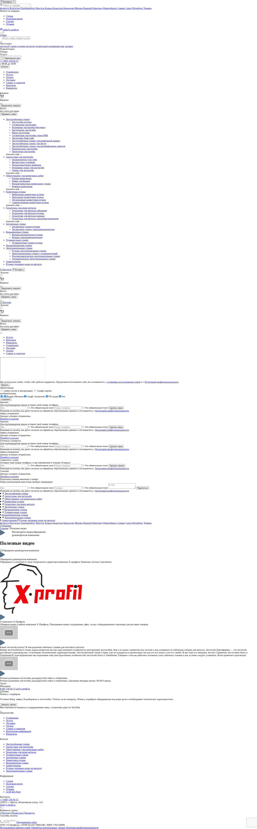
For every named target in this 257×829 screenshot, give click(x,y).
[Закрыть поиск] (1, 41)
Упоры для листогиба (23, 170)
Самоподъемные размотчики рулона (30, 202)
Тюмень (148, 8)
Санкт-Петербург (134, 8)
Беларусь (5, 8)
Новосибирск (110, 8)
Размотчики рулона (16, 192)
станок (13, 46)
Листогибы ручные (22, 122)
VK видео (53, 396)
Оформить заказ (8, 114)
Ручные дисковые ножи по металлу (24, 264)
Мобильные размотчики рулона (28, 194)
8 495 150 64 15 (7, 689)
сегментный (41, 46)
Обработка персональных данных (48, 827)
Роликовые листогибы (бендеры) (28, 127)
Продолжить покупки (10, 106)
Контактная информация (18, 731)
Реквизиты (11, 88)
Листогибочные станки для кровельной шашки (36, 141)
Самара (121, 8)
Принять (5, 385)
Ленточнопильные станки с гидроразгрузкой (35, 253)
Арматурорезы (13, 261)
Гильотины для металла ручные (28, 213)
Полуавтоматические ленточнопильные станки (36, 256)
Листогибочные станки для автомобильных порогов (38, 146)
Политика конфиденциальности (82, 827)
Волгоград (15, 8)
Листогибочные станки (18, 119)
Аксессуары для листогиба (19, 157)
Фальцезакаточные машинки (26, 165)
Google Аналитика (35, 396)
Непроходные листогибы (24, 149)
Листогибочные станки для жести (29, 143)
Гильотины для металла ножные (28, 216)
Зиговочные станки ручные (26, 226)
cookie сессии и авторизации (18, 391)
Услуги (9, 74)
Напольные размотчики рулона (28, 197)
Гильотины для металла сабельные (29, 210)
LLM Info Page (13, 792)
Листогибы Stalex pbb (23, 138)
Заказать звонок (116, 466)
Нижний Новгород (93, 8)
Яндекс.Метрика (15, 396)
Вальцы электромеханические (27, 237)
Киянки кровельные (22, 186)
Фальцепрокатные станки (19, 245)
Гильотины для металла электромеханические (35, 218)
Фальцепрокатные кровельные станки (31, 183)
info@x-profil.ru (7, 805)
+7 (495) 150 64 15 (9, 61)
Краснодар (69, 8)
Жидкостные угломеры (23, 162)
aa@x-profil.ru (23, 689)
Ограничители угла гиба (24, 159)
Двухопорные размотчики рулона (29, 200)
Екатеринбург (28, 8)
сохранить (5, 399)
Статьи (9, 16)
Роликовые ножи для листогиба (28, 167)
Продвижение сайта (26, 822)
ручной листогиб (26, 46)
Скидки (10, 21)
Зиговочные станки (16, 224)
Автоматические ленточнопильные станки (33, 259)
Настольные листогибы (24, 130)
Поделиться (142, 488)
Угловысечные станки (17, 240)
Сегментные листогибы (24, 124)
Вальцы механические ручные (27, 234)
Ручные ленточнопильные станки (29, 251)
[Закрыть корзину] (1, 103)
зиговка (69, 46)
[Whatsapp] (1, 32)
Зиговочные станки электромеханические (33, 229)
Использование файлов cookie (15, 827)
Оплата (9, 77)
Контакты (11, 85)
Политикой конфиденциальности (161, 382)
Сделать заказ (116, 408)
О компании (12, 72)
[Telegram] (3, 32)
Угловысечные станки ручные (27, 242)
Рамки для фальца (21, 181)
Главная (4, 528)
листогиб (4, 46)
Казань (49, 8)
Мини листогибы (21, 132)
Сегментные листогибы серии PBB (30, 135)
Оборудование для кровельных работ (25, 175)
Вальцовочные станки (17, 232)
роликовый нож (56, 46)
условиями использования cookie (123, 382)
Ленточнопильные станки (19, 248)
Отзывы (10, 24)
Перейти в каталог (9, 419)
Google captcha (44, 391)
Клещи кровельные (22, 178)
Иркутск (40, 8)
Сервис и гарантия (15, 82)
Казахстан (58, 8)
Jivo (63, 396)
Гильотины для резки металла (21, 208)
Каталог (4, 67)
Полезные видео (14, 18)
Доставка (10, 80)
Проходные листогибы (23, 151)
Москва (79, 8)
